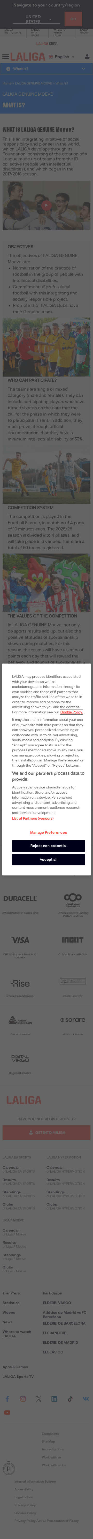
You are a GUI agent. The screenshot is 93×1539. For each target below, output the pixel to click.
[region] (46, 770)
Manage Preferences (48, 832)
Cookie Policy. (71, 712)
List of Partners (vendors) (33, 818)
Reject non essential (48, 846)
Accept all (49, 859)
